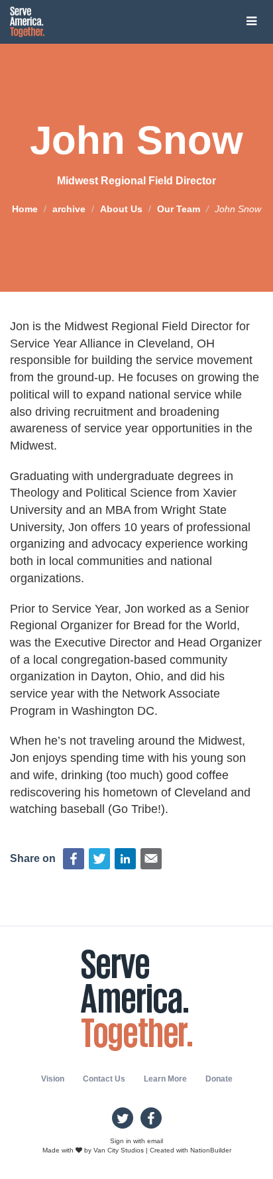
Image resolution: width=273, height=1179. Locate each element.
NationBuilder (210, 1150)
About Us (121, 208)
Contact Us (104, 1079)
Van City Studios (118, 1150)
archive (68, 208)
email (155, 1141)
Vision (52, 1079)
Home (25, 208)
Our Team (178, 208)
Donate (219, 1079)
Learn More (165, 1079)
